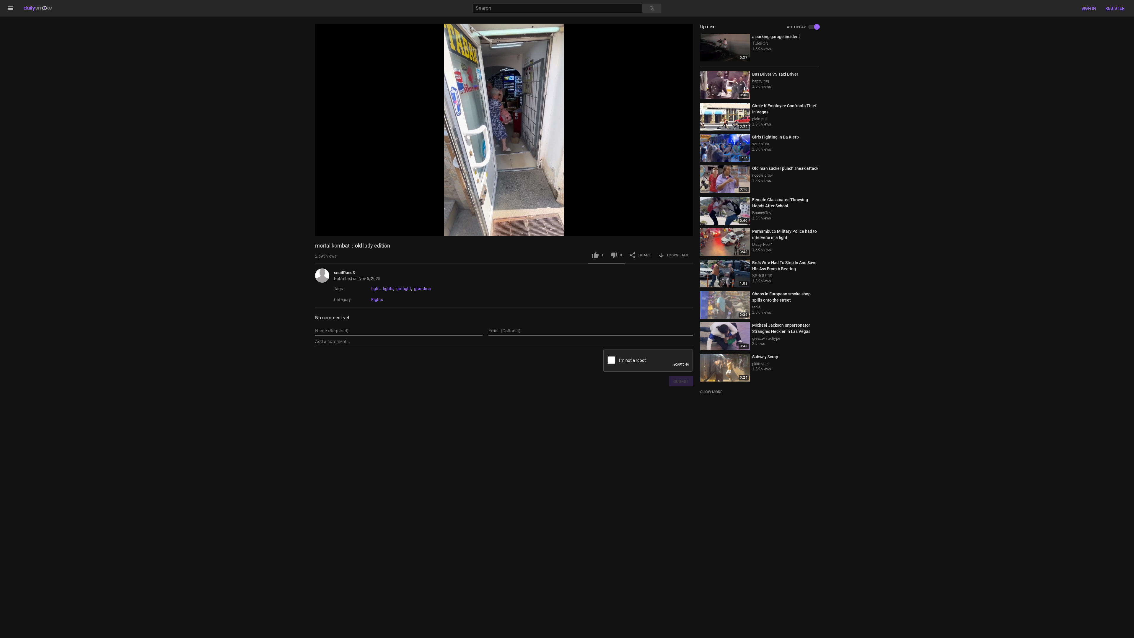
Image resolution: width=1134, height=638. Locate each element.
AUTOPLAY (796, 27)
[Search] (652, 8)
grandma (422, 288)
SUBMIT (681, 381)
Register (1115, 8)
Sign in (1088, 8)
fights (388, 288)
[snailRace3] (324, 275)
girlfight (403, 288)
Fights (377, 299)
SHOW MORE (711, 392)
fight (375, 288)
